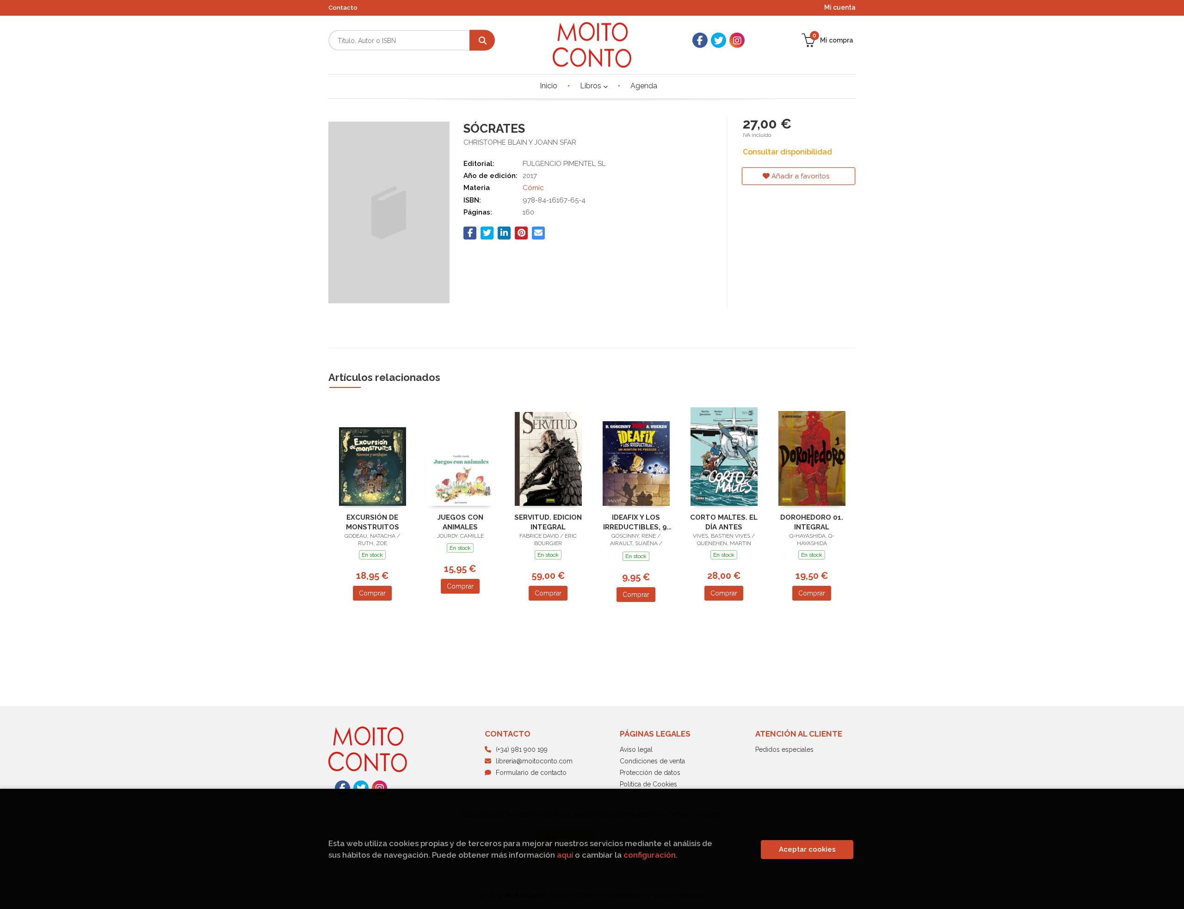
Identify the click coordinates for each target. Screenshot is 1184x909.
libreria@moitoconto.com (534, 761)
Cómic (533, 188)
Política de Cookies (648, 784)
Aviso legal (636, 749)
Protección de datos (650, 772)
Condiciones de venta (652, 761)
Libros (591, 85)
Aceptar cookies (807, 849)
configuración (649, 855)
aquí (565, 855)
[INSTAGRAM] (737, 40)
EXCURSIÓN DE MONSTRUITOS (372, 522)
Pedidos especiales (784, 749)
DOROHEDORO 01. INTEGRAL (811, 522)
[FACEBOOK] (700, 40)
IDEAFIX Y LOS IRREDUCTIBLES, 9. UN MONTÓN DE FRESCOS (636, 522)
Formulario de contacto (531, 772)
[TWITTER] (718, 40)
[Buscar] (482, 40)
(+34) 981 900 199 (522, 749)
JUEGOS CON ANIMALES (460, 522)
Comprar (372, 593)
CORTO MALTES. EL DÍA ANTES (724, 522)
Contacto (343, 7)
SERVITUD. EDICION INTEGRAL (548, 522)
